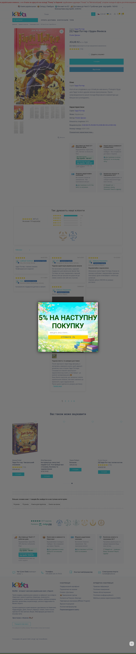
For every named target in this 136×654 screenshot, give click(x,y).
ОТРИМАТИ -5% (68, 337)
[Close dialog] (95, 305)
